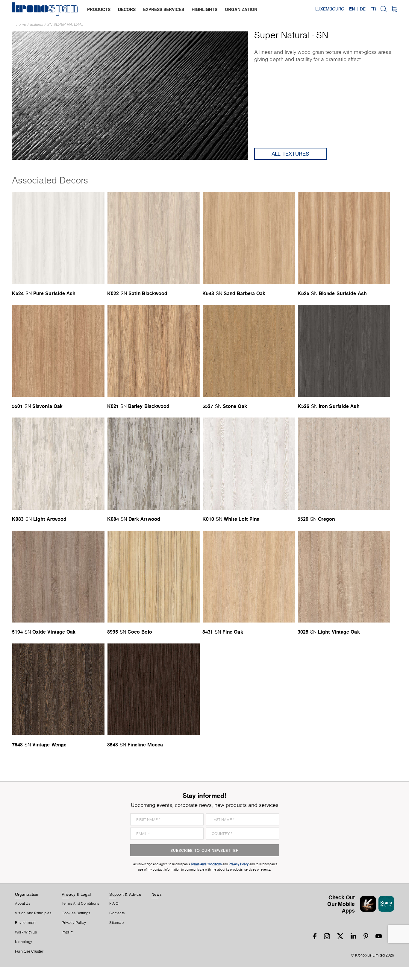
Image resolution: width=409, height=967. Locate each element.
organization (241, 9)
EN (352, 9)
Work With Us (26, 932)
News (157, 894)
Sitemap (116, 922)
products (98, 9)
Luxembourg (329, 9)
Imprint (68, 932)
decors (127, 9)
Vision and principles (33, 913)
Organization (26, 894)
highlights (204, 9)
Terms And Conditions (80, 903)
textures (36, 24)
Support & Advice (125, 894)
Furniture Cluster (29, 951)
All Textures (290, 153)
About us (22, 903)
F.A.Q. (114, 903)
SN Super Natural (65, 24)
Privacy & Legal (76, 894)
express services (163, 9)
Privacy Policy (74, 922)
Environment (25, 922)
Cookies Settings (76, 913)
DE (363, 9)
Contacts (117, 913)
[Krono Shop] (394, 9)
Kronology (23, 941)
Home (21, 24)
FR (373, 9)
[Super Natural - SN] (130, 95)
